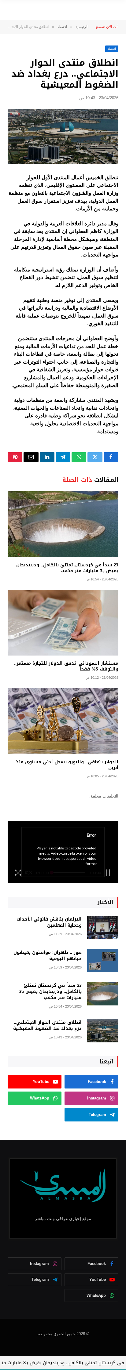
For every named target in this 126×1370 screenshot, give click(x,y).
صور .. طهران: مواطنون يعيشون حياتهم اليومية (47, 955)
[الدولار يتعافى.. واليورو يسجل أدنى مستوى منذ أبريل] (63, 721)
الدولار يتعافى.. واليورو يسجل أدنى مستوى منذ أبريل (67, 765)
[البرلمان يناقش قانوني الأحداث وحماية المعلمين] (102, 927)
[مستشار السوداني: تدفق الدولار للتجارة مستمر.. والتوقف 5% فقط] (63, 623)
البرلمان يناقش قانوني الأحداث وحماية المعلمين (49, 922)
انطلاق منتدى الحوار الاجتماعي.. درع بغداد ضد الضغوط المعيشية (47, 1025)
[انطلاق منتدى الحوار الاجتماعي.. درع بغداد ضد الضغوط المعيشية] (63, 136)
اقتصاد (112, 48)
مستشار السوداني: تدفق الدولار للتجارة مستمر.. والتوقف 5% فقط (66, 666)
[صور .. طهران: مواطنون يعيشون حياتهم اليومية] (102, 960)
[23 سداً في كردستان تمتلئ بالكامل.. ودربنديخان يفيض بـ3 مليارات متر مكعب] (63, 524)
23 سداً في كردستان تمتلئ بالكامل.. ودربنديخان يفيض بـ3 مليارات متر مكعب (67, 568)
